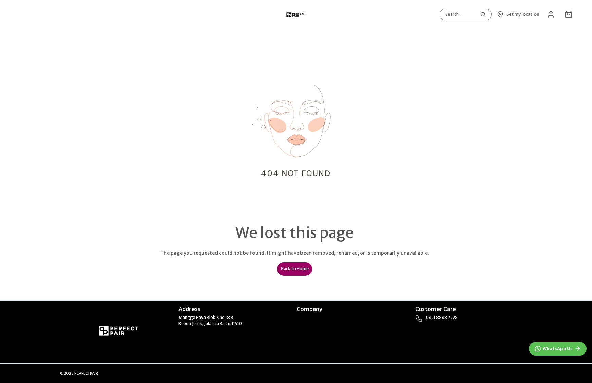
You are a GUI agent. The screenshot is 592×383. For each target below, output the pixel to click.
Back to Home (295, 268)
